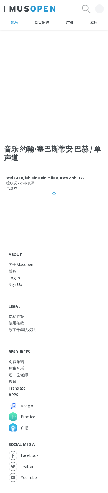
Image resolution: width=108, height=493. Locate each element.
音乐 (14, 22)
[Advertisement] (54, 84)
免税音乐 (16, 368)
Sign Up (15, 284)
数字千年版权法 (22, 329)
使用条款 (16, 323)
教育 (12, 381)
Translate (17, 388)
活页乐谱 (42, 22)
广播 (69, 22)
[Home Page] (29, 9)
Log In (14, 277)
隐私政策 (16, 316)
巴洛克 (11, 188)
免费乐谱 (16, 361)
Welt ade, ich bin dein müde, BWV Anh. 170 (45, 177)
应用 (93, 22)
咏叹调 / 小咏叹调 (20, 182)
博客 (12, 271)
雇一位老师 (18, 374)
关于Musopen (21, 264)
